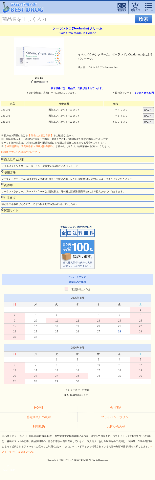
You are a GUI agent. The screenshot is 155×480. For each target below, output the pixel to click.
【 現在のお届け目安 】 (40, 135)
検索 (143, 19)
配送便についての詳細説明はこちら (20, 152)
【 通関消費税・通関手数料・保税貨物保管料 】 (30, 146)
